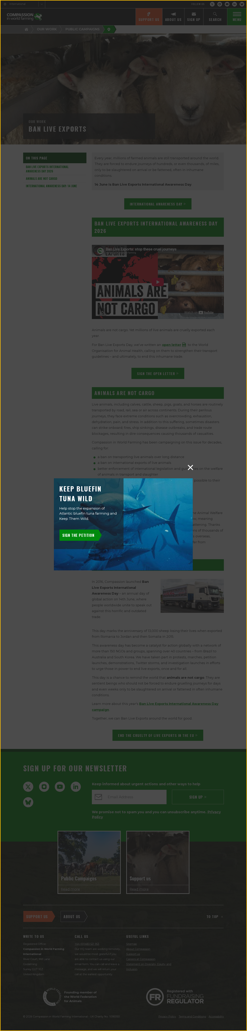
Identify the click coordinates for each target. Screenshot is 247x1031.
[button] (190, 467)
